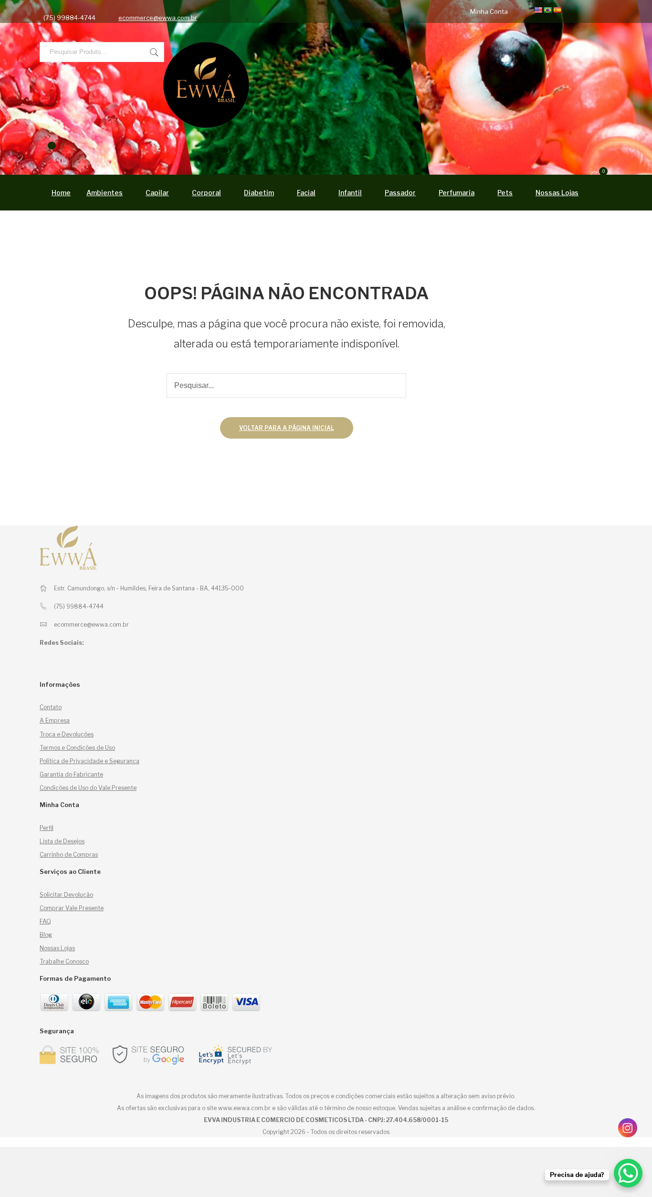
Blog (46, 934)
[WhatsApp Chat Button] (628, 1173)
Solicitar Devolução (66, 894)
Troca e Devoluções (67, 734)
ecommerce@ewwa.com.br (157, 17)
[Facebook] (218, 11)
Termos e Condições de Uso (77, 747)
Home (61, 193)
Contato (51, 707)
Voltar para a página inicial (286, 427)
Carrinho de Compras (69, 854)
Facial (306, 193)
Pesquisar (154, 52)
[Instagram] (227, 11)
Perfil (46, 827)
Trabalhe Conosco (64, 961)
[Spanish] (557, 10)
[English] (538, 10)
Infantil (350, 193)
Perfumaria (456, 193)
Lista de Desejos (62, 841)
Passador (400, 193)
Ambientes (104, 193)
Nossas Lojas (557, 193)
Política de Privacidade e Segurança (89, 761)
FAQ (45, 921)
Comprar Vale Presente (72, 908)
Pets (505, 193)
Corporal (206, 193)
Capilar (157, 193)
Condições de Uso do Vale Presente (88, 787)
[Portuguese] (547, 10)
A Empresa (55, 720)
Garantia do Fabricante (71, 774)
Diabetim (259, 193)
